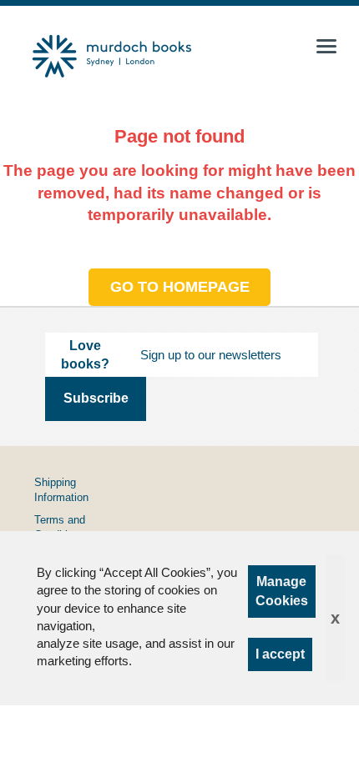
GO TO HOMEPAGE (180, 286)
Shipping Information (61, 490)
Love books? (85, 354)
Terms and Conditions (59, 527)
